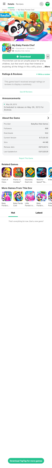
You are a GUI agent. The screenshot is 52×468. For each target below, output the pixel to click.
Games (12, 10)
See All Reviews (26, 92)
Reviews (19, 4)
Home (4, 10)
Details (11, 4)
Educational (20, 48)
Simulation (30, 48)
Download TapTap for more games (26, 461)
